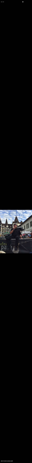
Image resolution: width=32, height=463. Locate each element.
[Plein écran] (26, 2)
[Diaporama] (23, 2)
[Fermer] (30, 2)
